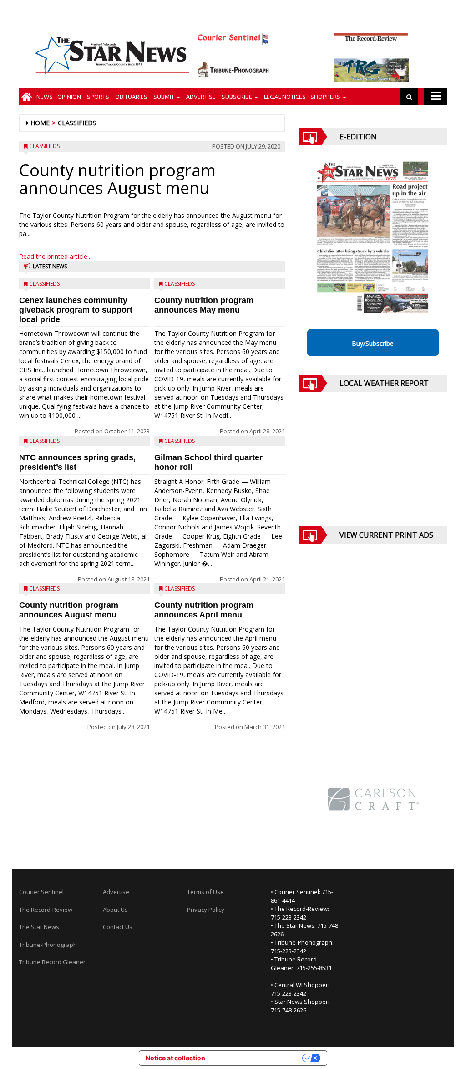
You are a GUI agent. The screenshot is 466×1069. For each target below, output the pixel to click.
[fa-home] (26, 96)
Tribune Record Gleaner (52, 962)
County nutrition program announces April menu (203, 610)
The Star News (39, 927)
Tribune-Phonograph (48, 945)
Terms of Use (205, 892)
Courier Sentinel (41, 892)
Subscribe (236, 97)
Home (40, 122)
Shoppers (326, 97)
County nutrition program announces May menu (203, 305)
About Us (115, 909)
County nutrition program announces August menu (68, 610)
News (44, 97)
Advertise (200, 97)
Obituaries (130, 97)
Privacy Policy (205, 909)
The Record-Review (45, 909)
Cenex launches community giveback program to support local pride (75, 310)
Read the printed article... (55, 256)
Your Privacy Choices (257, 1058)
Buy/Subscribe (373, 343)
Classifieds (77, 122)
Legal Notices (284, 97)
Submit (164, 97)
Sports (97, 97)
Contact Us (117, 927)
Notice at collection (175, 1058)
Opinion (69, 97)
